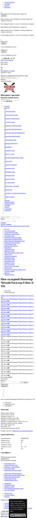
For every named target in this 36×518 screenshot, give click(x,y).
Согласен (18, 515)
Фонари (6, 200)
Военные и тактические (11, 118)
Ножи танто (8, 161)
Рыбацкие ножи (9, 168)
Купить (26, 382)
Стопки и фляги (9, 197)
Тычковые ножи (9, 150)
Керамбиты (8, 147)
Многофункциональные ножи (13, 157)
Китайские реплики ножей (12, 125)
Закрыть (3, 15)
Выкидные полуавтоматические (14, 133)
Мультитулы (8, 189)
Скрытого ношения (10, 165)
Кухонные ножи (9, 175)
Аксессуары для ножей (11, 186)
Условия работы (9, 2)
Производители (9, 202)
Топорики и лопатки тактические (15, 193)
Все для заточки (9, 182)
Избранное (4, 386)
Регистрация (9, 60)
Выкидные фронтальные (12, 136)
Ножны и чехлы (9, 179)
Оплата (6, 5)
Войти (3, 60)
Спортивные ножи (10, 140)
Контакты (7, 7)
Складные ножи (9, 122)
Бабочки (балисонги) (11, 143)
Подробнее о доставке (8, 71)
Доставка (7, 4)
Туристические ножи (11, 115)
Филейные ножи (9, 172)
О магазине (8, 209)
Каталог (7, 108)
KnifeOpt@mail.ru (7, 516)
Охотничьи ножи (9, 111)
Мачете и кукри (9, 154)
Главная (6, 106)
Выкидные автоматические (13, 129)
